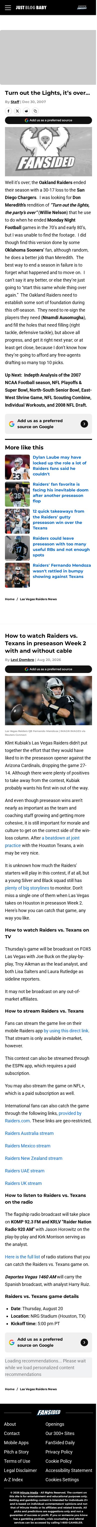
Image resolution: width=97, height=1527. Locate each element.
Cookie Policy (59, 1461)
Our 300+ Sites (60, 1433)
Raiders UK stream (23, 1183)
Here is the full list (22, 1256)
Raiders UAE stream (25, 1170)
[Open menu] (8, 8)
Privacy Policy (59, 1451)
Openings (55, 1424)
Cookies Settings (62, 1479)
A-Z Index (13, 1479)
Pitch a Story (16, 1451)
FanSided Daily (60, 1442)
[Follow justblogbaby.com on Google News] (84, 424)
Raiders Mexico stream (27, 1145)
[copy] (35, 111)
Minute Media (29, 1492)
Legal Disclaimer (20, 1470)
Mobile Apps (16, 1442)
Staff (15, 102)
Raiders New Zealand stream (33, 1158)
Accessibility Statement (69, 1470)
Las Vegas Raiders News (38, 599)
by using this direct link (66, 1030)
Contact (12, 1433)
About (10, 1424)
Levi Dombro (22, 659)
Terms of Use (17, 1461)
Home (10, 599)
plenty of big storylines (27, 888)
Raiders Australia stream (29, 1133)
